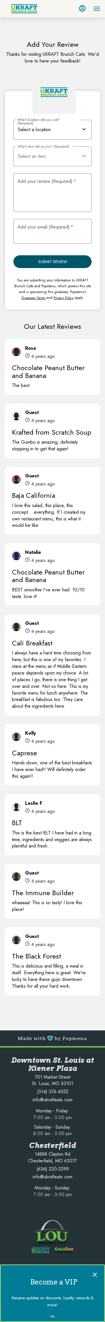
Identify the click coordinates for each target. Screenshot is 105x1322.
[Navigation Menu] (96, 9)
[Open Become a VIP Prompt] (52, 1316)
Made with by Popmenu (45, 1038)
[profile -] (82, 8)
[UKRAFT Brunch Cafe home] (31, 8)
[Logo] (52, 1236)
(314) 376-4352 (52, 1092)
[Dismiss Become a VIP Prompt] (95, 1275)
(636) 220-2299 (52, 1169)
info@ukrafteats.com (52, 1100)
